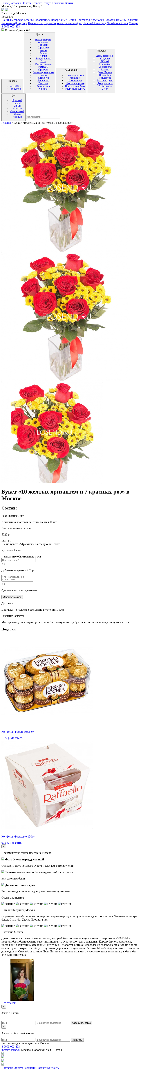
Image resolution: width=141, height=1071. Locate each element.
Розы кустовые (43, 64)
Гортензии (43, 47)
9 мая (105, 88)
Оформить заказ (12, 597)
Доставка (15, 3)
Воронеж (58, 23)
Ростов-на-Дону (11, 23)
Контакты (58, 3)
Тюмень (121, 19)
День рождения (104, 55)
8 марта (105, 69)
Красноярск (35, 23)
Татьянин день (105, 80)
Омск (124, 23)
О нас (5, 3)
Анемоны (43, 42)
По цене (15, 85)
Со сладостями (75, 75)
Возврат (37, 3)
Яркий (17, 114)
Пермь (48, 23)
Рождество (105, 77)
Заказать (77, 1039)
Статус (46, 3)
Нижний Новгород (94, 23)
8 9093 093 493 (10, 26)
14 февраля (105, 66)
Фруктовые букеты (75, 88)
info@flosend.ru (10, 1049)
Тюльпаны (43, 80)
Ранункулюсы (43, 58)
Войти (69, 3)
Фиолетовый (17, 111)
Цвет (17, 106)
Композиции (75, 79)
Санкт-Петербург (12, 19)
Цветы (43, 61)
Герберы (43, 44)
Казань (28, 19)
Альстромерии (43, 39)
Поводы (104, 69)
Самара (133, 23)
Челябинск (114, 23)
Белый (17, 103)
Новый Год (105, 75)
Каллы (43, 53)
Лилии (43, 55)
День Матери (105, 72)
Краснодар (97, 19)
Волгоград (83, 19)
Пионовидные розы (43, 72)
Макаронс (75, 77)
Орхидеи (43, 69)
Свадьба (105, 58)
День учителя (105, 83)
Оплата (26, 3)
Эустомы (43, 83)
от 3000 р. (15, 88)
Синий (17, 105)
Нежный (17, 116)
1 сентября (105, 64)
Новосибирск (41, 19)
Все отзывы (8, 1002)
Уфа (24, 23)
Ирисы (43, 50)
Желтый (17, 108)
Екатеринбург (73, 23)
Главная (6, 122)
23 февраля (105, 86)
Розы (43, 61)
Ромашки (43, 66)
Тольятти (132, 19)
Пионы (43, 75)
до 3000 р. (16, 86)
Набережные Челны (63, 19)
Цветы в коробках (75, 86)
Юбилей (104, 61)
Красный (17, 100)
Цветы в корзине (75, 83)
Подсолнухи (43, 77)
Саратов (110, 19)
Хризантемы (43, 86)
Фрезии (43, 88)
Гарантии (30, 1067)
